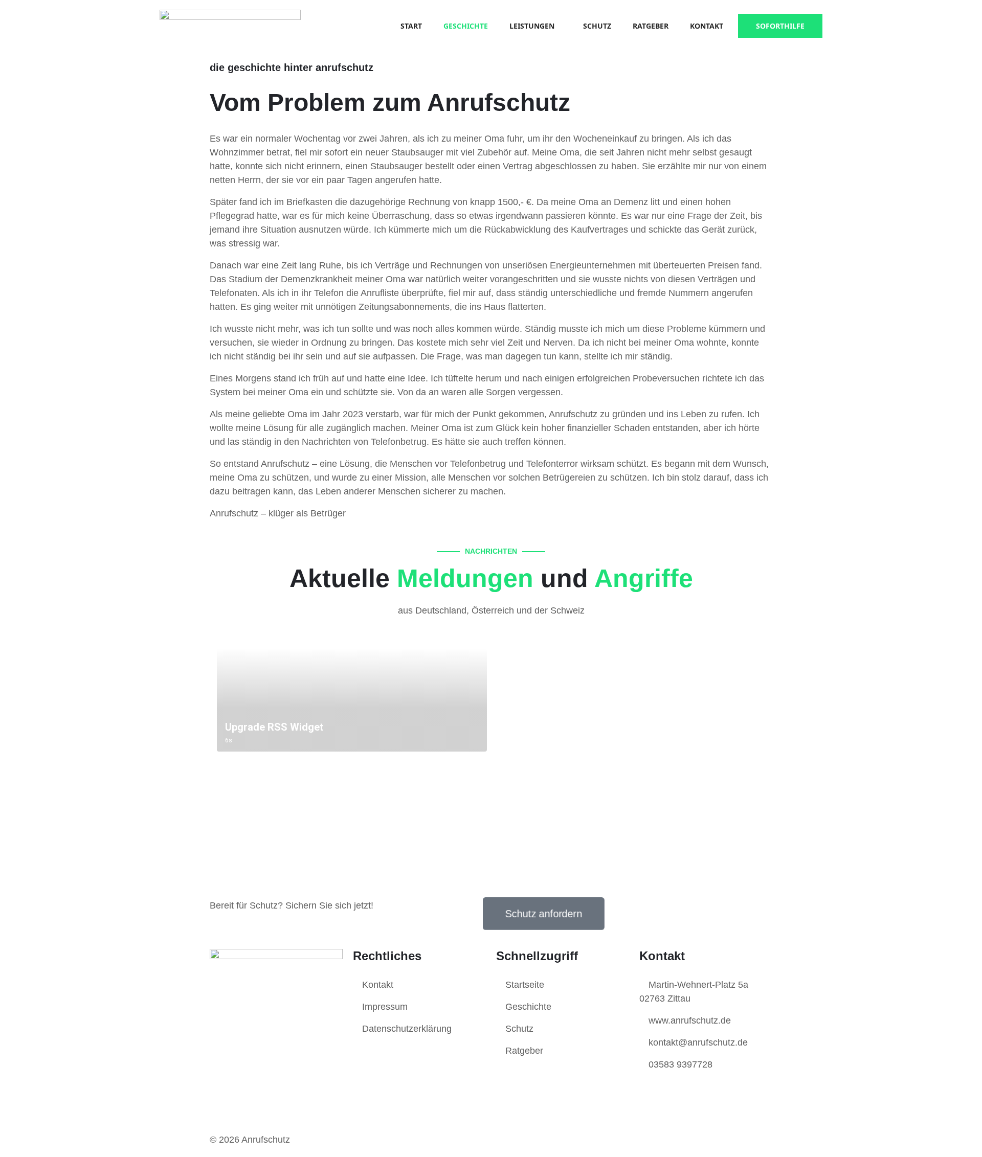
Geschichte (465, 26)
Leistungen (531, 26)
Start (411, 26)
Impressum (384, 1007)
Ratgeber (650, 26)
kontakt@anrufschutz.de (697, 1042)
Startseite (523, 985)
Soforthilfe (780, 26)
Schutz (597, 26)
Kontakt (706, 26)
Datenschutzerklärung (406, 1029)
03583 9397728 (679, 1064)
